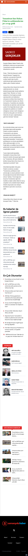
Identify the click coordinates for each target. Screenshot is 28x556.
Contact (10, 543)
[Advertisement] (14, 411)
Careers (22, 537)
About (5, 537)
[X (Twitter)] (14, 530)
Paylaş (5, 32)
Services (13, 537)
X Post (10, 32)
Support (18, 543)
